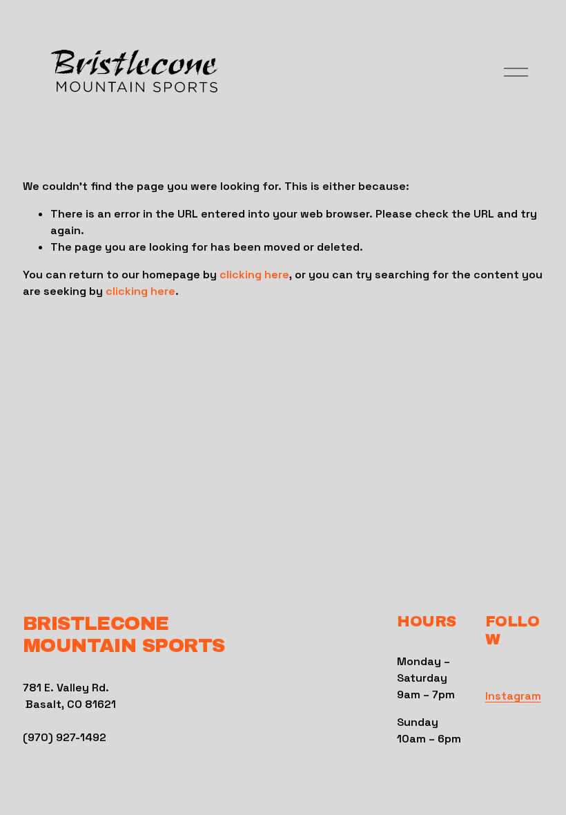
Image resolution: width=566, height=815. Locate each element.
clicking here (254, 274)
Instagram (513, 696)
